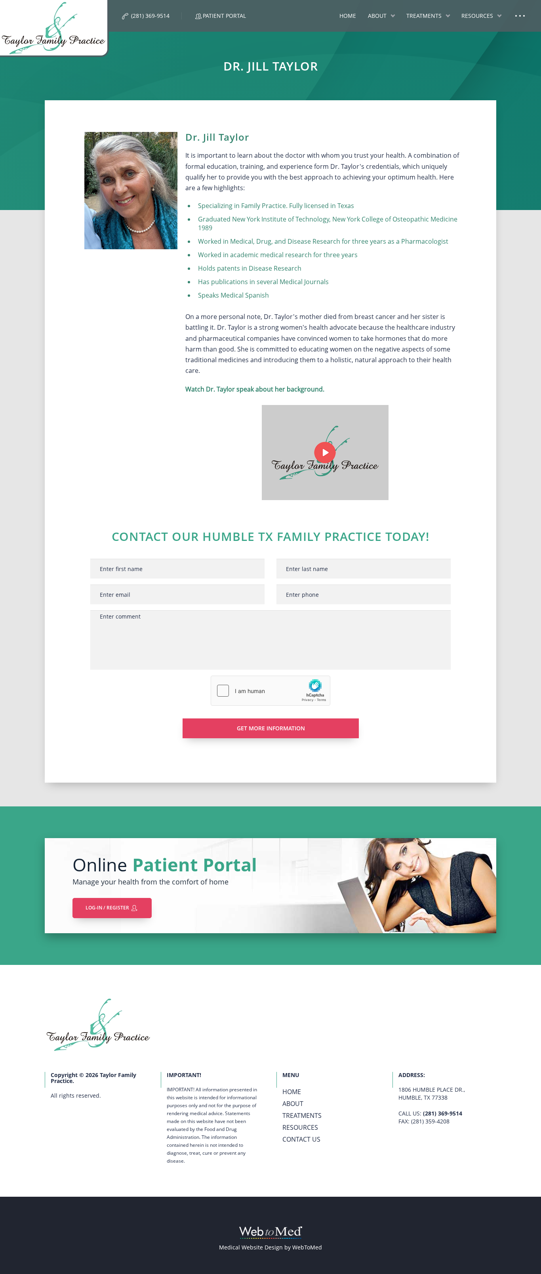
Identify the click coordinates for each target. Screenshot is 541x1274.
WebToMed (307, 1247)
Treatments (424, 15)
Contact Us (301, 1139)
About (377, 15)
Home (347, 15)
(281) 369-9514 (442, 1113)
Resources (477, 15)
